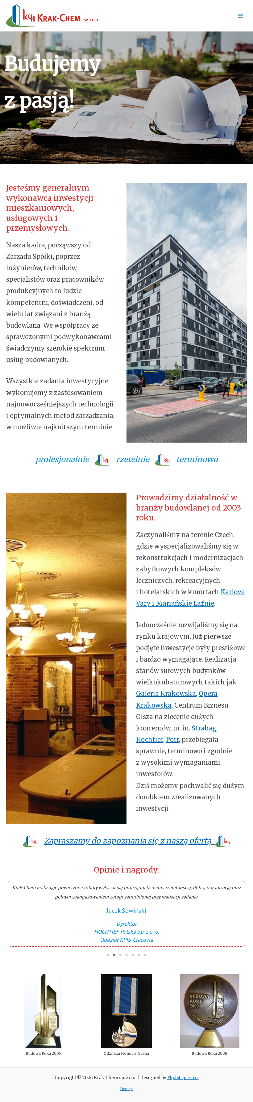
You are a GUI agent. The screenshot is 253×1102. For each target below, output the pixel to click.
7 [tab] (145, 955)
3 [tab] (120, 955)
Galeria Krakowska (166, 693)
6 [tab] (139, 955)
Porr (172, 739)
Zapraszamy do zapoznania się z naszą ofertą (129, 841)
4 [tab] (126, 955)
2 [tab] (114, 955)
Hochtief (149, 739)
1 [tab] (108, 955)
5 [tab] (133, 955)
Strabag (204, 728)
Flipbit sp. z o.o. (183, 1077)
